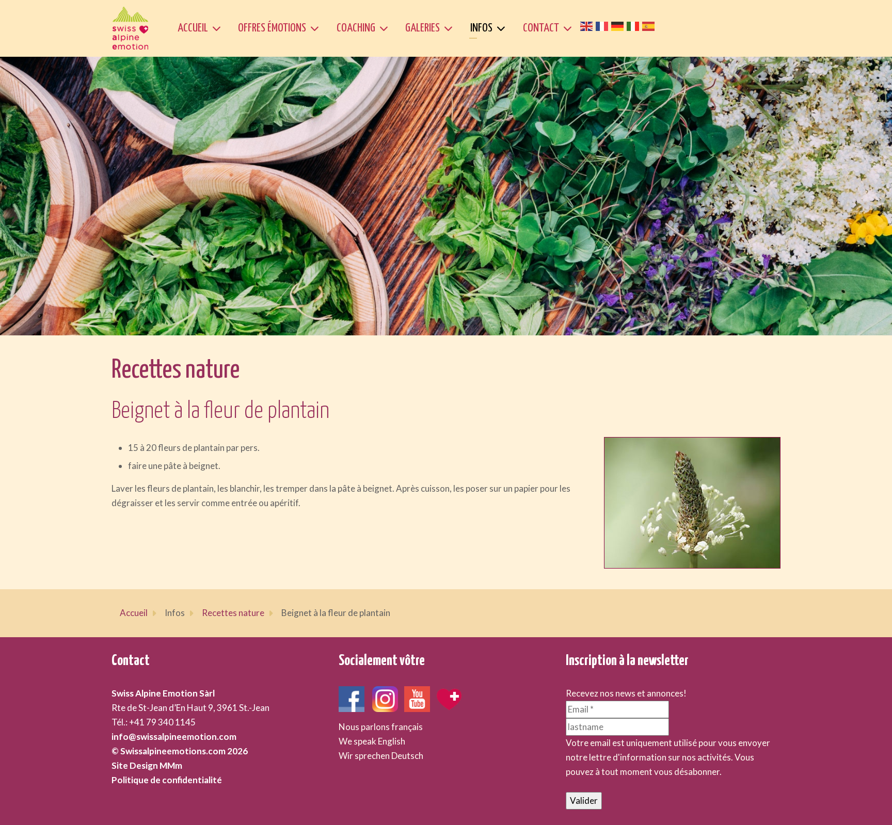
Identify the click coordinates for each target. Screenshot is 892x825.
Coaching (356, 28)
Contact (541, 28)
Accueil (193, 28)
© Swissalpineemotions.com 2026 (180, 751)
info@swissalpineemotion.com (174, 736)
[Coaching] (385, 28)
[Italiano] (634, 25)
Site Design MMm (147, 765)
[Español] (650, 25)
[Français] (603, 25)
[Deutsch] (619, 25)
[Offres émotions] (316, 28)
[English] (588, 25)
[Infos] (503, 28)
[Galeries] (450, 28)
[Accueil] (218, 28)
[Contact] (569, 28)
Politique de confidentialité (167, 779)
